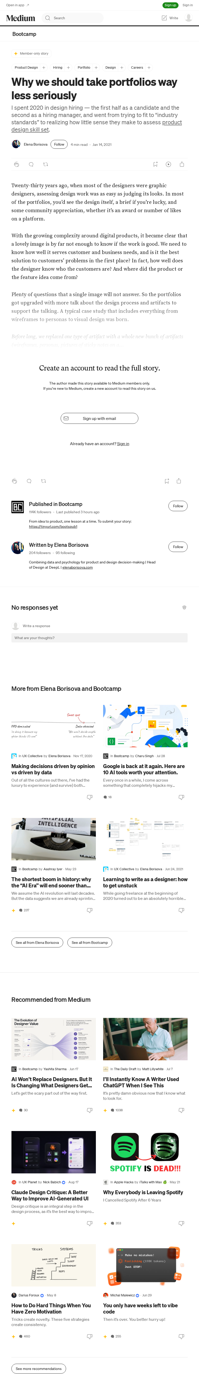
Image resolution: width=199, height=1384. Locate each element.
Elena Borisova (35, 144)
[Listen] (168, 164)
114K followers (40, 512)
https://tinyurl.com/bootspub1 (53, 526)
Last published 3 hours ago (78, 512)
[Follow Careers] (149, 67)
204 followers (40, 552)
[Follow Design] (121, 67)
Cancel (156, 642)
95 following (65, 552)
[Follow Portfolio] (96, 67)
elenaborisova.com (77, 567)
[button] (19, 642)
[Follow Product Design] (43, 67)
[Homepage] (20, 18)
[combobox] (79, 18)
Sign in (188, 5)
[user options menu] (188, 17)
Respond (174, 642)
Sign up (170, 5)
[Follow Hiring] (68, 67)
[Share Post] (182, 164)
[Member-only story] (13, 910)
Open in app (15, 5)
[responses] (31, 164)
